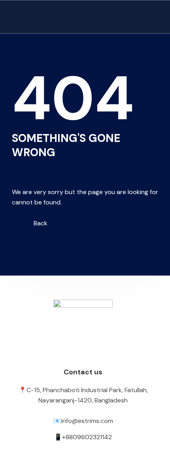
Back (39, 223)
